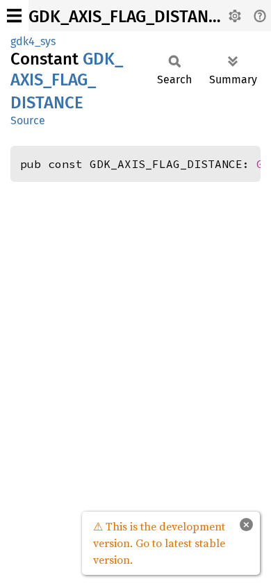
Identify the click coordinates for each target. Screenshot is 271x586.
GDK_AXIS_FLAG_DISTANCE (127, 16)
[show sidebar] (14, 15)
